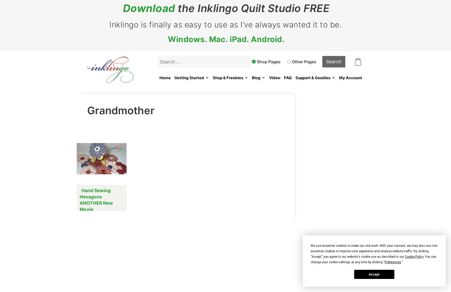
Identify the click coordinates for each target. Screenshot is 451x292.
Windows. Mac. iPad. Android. (226, 39)
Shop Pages (269, 61)
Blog (256, 77)
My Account (350, 77)
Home (165, 77)
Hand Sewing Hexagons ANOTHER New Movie (96, 200)
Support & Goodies (312, 77)
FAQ (288, 77)
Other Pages (304, 61)
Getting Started (189, 77)
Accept (374, 274)
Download (149, 8)
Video (274, 77)
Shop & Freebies (228, 77)
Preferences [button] (393, 262)
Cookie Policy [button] (414, 257)
